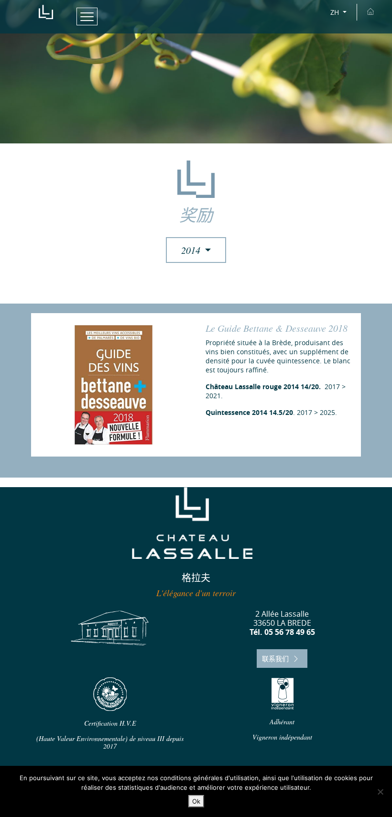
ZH (335, 12)
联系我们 (276, 658)
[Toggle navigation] (87, 16)
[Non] (380, 791)
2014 (192, 250)
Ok (196, 801)
